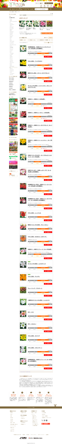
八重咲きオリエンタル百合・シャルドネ (39, 300)
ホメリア (11, 63)
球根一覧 (16, 11)
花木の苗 (12, 419)
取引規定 (28, 434)
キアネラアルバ (12, 31)
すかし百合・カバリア (34, 336)
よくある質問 (44, 412)
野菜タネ (12, 412)
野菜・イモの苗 (13, 422)
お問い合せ (43, 414)
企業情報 (47, 434)
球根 (10, 16)
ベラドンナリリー (12, 62)
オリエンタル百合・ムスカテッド (37, 263)
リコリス (11, 72)
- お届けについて (34, 416)
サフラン (11, 37)
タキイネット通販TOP (11, 11)
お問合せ (48, 6)
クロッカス (11, 34)
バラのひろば (12, 429)
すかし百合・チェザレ (34, 276)
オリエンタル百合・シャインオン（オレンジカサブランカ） (40, 86)
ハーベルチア (11, 54)
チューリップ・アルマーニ (50, 28)
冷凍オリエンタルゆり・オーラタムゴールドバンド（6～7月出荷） (40, 156)
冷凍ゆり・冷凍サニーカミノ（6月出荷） (39, 112)
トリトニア (11, 50)
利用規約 (24, 434)
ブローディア (11, 61)
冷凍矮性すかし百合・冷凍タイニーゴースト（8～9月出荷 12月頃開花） (40, 185)
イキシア (11, 25)
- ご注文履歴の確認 (34, 425)
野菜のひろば (12, 427)
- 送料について (34, 418)
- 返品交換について (34, 421)
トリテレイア (11, 49)
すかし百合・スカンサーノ (35, 347)
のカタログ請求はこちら (13, 139)
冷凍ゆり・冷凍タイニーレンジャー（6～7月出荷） (40, 140)
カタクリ (11, 30)
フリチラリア (11, 60)
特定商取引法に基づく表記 (17, 434)
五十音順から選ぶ (12, 17)
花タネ (11, 414)
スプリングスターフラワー (13, 44)
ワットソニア (11, 74)
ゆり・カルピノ (32, 324)
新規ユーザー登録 (34, 412)
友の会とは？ (23, 416)
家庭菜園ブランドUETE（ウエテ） (46, 417)
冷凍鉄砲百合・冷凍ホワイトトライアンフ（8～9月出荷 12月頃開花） (39, 47)
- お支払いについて (34, 420)
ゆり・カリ (31, 312)
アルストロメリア (12, 24)
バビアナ (11, 55)
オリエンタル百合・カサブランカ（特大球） (29, 28)
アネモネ (11, 20)
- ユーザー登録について (35, 424)
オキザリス (11, 29)
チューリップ (11, 48)
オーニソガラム (12, 28)
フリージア (11, 59)
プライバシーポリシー (34, 434)
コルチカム (11, 36)
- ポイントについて (34, 419)
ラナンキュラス (12, 69)
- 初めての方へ (34, 415)
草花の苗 (12, 417)
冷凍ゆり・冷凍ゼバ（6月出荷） (36, 99)
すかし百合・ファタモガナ (35, 61)
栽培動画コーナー (23, 424)
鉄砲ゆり (34, 27)
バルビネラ (11, 56)
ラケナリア (11, 68)
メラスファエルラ (12, 66)
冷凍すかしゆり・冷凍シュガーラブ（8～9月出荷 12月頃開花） (39, 171)
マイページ (33, 414)
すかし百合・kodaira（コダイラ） (37, 236)
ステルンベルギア (12, 41)
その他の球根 (11, 47)
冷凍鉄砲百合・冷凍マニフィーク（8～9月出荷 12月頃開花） (40, 360)
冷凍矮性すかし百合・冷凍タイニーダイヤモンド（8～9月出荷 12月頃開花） (40, 199)
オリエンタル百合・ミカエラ (43, 28)
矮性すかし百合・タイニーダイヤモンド (39, 73)
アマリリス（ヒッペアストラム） (13, 22)
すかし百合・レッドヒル (34, 213)
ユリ (10, 67)
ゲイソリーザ (11, 35)
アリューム (11, 23)
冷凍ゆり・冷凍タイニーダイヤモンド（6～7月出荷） (40, 125)
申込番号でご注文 (23, 412)
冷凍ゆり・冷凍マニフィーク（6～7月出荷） (40, 249)
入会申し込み (23, 418)
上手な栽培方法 (23, 422)
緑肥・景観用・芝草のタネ (14, 424)
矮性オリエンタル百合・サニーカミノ (38, 225)
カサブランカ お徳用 (21, 27)
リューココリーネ (12, 73)
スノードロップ (12, 42)
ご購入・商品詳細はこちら (48, 56)
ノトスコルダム (12, 53)
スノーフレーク (11, 43)
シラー (10, 38)
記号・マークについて (41, 434)
